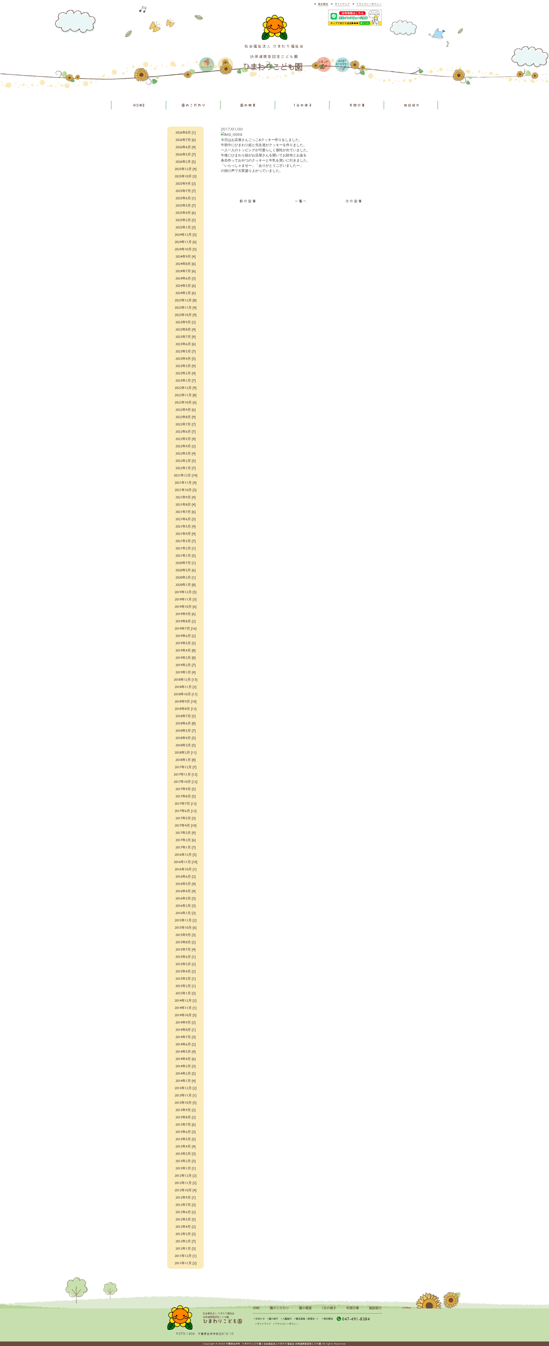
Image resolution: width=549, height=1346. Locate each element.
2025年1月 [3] (185, 227)
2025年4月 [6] (185, 212)
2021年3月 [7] (185, 540)
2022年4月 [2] (185, 445)
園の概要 (248, 105)
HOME (139, 105)
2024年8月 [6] (185, 263)
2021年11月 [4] (185, 482)
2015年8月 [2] (185, 941)
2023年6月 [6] (185, 343)
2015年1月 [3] (185, 993)
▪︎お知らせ (259, 1318)
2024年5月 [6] (185, 285)
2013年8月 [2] (185, 1117)
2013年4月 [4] (185, 1146)
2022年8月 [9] (185, 416)
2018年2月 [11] (185, 752)
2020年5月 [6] (185, 569)
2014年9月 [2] (185, 1022)
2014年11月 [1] (185, 1007)
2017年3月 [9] (185, 832)
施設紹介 (412, 105)
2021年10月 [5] (185, 489)
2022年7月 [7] (185, 424)
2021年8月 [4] (185, 504)
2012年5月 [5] (185, 1219)
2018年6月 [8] (185, 723)
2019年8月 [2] (185, 621)
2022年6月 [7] (185, 431)
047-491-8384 (356, 1319)
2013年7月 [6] (185, 1124)
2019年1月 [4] (185, 672)
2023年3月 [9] (185, 365)
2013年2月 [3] (185, 1160)
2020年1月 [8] (185, 584)
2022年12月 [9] (185, 387)
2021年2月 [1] (185, 548)
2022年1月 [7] (185, 467)
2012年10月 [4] (185, 1189)
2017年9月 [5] (185, 788)
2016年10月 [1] (185, 869)
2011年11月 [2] (185, 1262)
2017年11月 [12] (185, 774)
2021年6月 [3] (185, 518)
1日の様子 (303, 105)
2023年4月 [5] (185, 358)
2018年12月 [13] (185, 679)
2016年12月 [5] (185, 854)
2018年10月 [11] (185, 693)
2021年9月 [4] (185, 497)
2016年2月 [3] (185, 905)
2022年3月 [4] (185, 453)
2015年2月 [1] (185, 985)
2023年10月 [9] (185, 314)
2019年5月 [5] (185, 642)
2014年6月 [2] (185, 1044)
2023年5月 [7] (185, 351)
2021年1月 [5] (185, 555)
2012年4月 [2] (185, 1226)
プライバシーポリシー (369, 4)
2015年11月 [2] (185, 920)
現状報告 (323, 4)
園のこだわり (194, 105)
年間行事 (357, 105)
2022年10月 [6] (185, 402)
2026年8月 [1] (185, 132)
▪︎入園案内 (286, 1318)
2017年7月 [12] (185, 803)
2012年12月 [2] (185, 1175)
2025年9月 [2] (185, 183)
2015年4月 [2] (185, 971)
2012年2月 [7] (185, 1241)
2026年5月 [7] (185, 154)
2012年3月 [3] (185, 1233)
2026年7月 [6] (185, 139)
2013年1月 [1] (185, 1168)
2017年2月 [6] (185, 839)
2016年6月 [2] (185, 876)
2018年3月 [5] (185, 745)
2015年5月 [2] (185, 963)
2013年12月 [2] (185, 1087)
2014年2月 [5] (185, 1073)
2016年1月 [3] (185, 912)
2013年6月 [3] (185, 1131)
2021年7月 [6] (185, 511)
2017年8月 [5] (185, 796)
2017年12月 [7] (185, 766)
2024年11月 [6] (185, 241)
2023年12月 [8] (185, 300)
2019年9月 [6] (185, 613)
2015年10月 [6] (185, 927)
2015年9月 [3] (185, 934)
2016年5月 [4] (185, 883)
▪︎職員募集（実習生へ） (307, 1318)
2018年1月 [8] (185, 759)
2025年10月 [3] (185, 176)
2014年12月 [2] (185, 1000)
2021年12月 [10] (185, 475)
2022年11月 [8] (185, 394)
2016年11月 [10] (185, 861)
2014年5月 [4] (185, 1051)
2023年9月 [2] (185, 321)
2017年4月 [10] (185, 825)
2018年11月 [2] (185, 686)
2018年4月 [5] (185, 737)
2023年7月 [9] (185, 336)
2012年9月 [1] (185, 1197)
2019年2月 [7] (185, 664)
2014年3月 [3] (185, 1065)
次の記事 (354, 201)
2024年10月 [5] (185, 249)
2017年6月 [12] (185, 810)
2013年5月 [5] (185, 1138)
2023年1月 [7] (185, 380)
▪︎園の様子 (272, 1318)
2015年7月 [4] (185, 949)
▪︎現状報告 (327, 1318)
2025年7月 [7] (185, 190)
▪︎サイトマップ (263, 1324)
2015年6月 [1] (185, 956)
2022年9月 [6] (185, 409)
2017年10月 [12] (185, 781)
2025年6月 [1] (185, 197)
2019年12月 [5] (185, 591)
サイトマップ (342, 4)
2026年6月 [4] (185, 146)
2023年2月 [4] (185, 373)
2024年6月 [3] (185, 278)
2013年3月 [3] (185, 1153)
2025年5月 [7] (185, 205)
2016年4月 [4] (185, 890)
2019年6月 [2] (185, 635)
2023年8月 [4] (185, 329)
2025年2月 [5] (185, 219)
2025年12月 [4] (185, 168)
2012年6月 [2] (185, 1211)
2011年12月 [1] (185, 1255)
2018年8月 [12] (185, 708)
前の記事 (248, 201)
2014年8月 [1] (185, 1029)
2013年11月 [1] (185, 1095)
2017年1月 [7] (185, 847)
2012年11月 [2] (185, 1182)
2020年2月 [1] (185, 577)
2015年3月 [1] (185, 978)
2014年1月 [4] (185, 1080)
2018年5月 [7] (185, 730)
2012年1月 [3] (185, 1248)
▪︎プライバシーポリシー (285, 1324)
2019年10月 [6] (185, 606)
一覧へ (301, 201)
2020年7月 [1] (185, 562)
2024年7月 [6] (185, 270)
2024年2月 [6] (185, 292)
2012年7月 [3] (185, 1204)
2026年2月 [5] (185, 161)
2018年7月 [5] (185, 715)
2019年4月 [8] (185, 650)
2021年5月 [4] (185, 526)
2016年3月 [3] (185, 898)
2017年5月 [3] (185, 817)
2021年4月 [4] (185, 533)
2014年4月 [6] (185, 1058)
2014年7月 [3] (185, 1036)
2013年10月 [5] (185, 1102)
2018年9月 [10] (185, 701)
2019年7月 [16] (185, 628)
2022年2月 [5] (185, 460)
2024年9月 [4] (185, 256)
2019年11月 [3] (185, 599)
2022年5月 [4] (185, 438)
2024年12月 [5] (185, 234)
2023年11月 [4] (185, 307)
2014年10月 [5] (185, 1014)
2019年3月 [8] (185, 657)
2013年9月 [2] (185, 1109)
